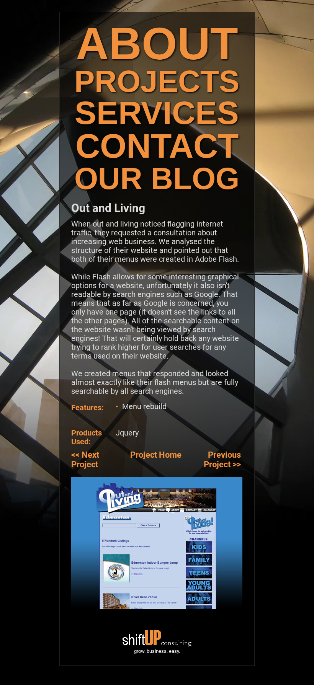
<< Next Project (85, 459)
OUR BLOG (156, 178)
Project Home (156, 455)
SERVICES (157, 113)
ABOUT (157, 43)
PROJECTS (156, 81)
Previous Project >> (222, 459)
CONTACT (157, 146)
